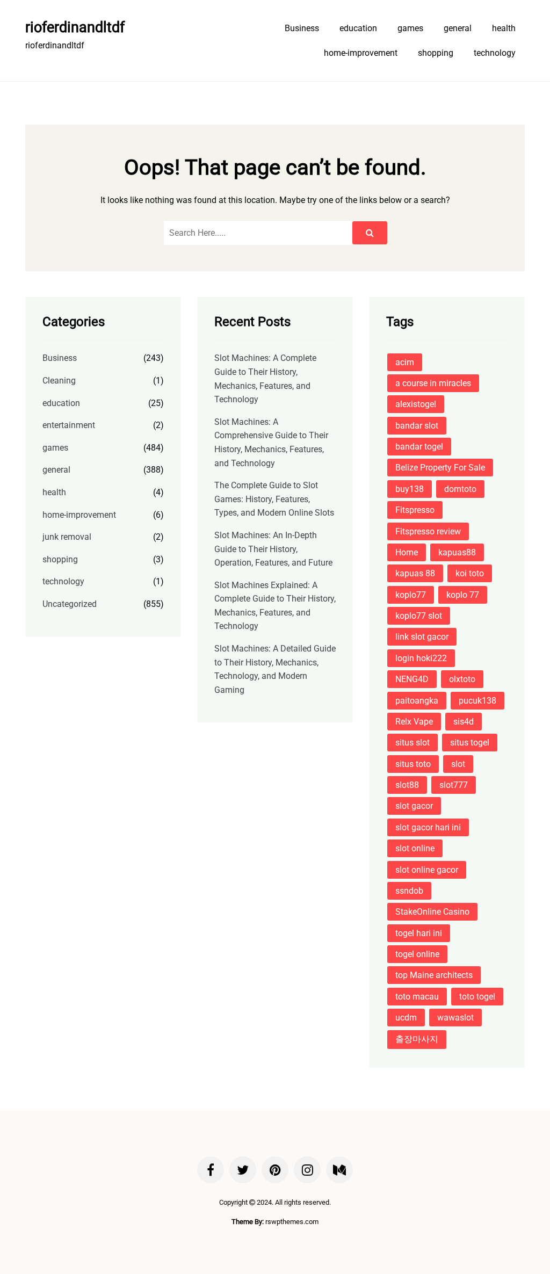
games (410, 28)
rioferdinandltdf (75, 27)
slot (458, 764)
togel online (417, 954)
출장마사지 (416, 1039)
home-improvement (360, 53)
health (504, 28)
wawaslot (455, 1017)
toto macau (417, 996)
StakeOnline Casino (432, 912)
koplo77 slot (418, 616)
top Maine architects (434, 975)
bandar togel (419, 446)
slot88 (407, 785)
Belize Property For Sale (440, 467)
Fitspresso (415, 510)
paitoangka (416, 701)
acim (404, 362)
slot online (415, 848)
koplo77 (410, 595)
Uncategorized (69, 604)
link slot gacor (421, 637)
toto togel (477, 996)
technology (495, 53)
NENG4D (412, 679)
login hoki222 (421, 658)
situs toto (413, 764)
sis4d (463, 721)
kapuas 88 (415, 573)
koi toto (469, 573)
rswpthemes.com (292, 1222)
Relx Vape (414, 721)
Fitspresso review (428, 531)
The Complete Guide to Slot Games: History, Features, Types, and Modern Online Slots (274, 499)
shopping (435, 53)
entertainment (68, 425)
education (358, 28)
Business (302, 28)
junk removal (66, 537)
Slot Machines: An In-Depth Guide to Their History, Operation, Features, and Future (273, 549)
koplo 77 (462, 595)
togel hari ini (418, 933)
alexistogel (415, 404)
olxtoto (462, 679)
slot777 (453, 785)
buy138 (409, 489)
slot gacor (414, 806)
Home (406, 552)
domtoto (460, 489)
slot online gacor (426, 870)
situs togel (469, 742)
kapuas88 (457, 552)
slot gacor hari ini (428, 827)
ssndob (409, 891)
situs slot (412, 742)
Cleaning (59, 380)
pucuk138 (477, 701)
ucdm (406, 1017)
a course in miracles (433, 383)
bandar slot (416, 426)
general (458, 28)
